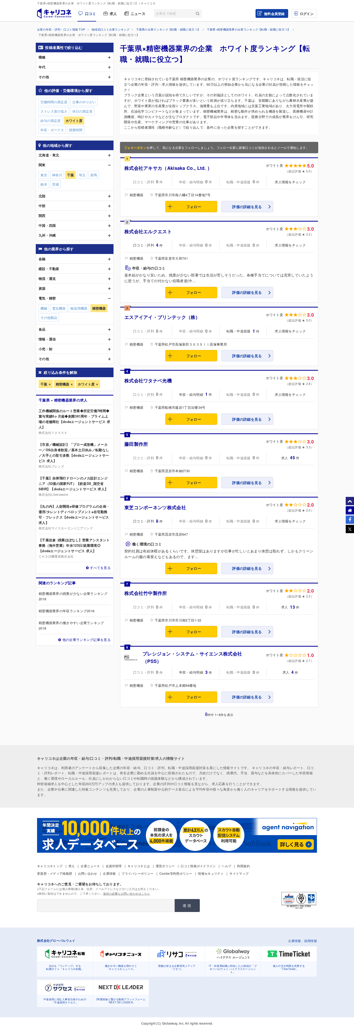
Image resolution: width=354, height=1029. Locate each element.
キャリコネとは (139, 866)
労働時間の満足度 (53, 101)
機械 (43, 308)
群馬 (93, 174)
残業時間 (75, 129)
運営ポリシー (165, 866)
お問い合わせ (87, 873)
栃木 (43, 184)
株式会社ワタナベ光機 (148, 380)
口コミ (90, 13)
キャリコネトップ (49, 866)
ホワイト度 (86, 384)
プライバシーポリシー (137, 873)
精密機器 (62, 384)
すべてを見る (100, 567)
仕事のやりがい (84, 101)
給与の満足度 (50, 120)
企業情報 (109, 873)
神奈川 (57, 174)
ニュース (138, 13)
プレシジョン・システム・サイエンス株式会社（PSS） (192, 657)
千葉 (43, 384)
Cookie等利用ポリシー (175, 873)
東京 (43, 174)
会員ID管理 (114, 866)
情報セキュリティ (210, 873)
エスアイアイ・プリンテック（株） (162, 317)
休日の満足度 (82, 111)
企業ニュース (90, 866)
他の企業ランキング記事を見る (86, 639)
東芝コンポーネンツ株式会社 (155, 507)
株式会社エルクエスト (148, 231)
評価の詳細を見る (247, 206)
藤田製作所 (136, 444)
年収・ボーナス (52, 129)
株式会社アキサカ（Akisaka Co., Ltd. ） (168, 168)
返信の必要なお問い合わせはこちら (126, 893)
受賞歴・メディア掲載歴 (54, 873)
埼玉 (82, 174)
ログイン (307, 13)
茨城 (55, 184)
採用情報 (310, 940)
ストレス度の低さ (53, 111)
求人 (113, 13)
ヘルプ (226, 866)
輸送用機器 (78, 308)
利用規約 (243, 866)
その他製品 (48, 317)
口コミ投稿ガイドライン (198, 866)
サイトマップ (239, 873)
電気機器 (59, 308)
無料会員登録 (274, 13)
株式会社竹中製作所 (145, 593)
